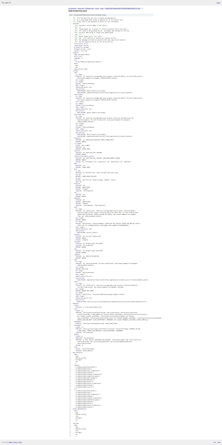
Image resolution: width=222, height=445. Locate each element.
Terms (20, 442)
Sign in (218, 3)
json (218, 442)
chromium (72, 8)
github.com (89, 8)
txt (215, 442)
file (104, 15)
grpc (97, 8)
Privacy (15, 442)
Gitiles (10, 442)
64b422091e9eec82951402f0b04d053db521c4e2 (122, 8)
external (81, 8)
